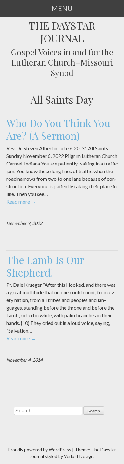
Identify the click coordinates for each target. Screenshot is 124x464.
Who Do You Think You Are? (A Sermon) (58, 129)
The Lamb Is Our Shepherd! (45, 266)
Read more (21, 202)
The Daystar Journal (62, 32)
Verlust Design (78, 456)
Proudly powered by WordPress (39, 449)
